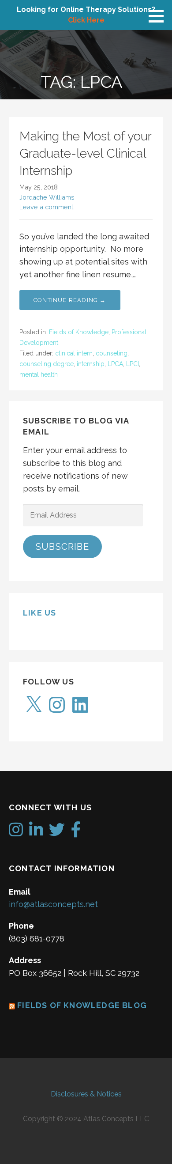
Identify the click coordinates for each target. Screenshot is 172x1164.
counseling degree (46, 363)
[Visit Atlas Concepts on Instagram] (16, 832)
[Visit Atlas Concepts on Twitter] (57, 832)
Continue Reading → (70, 300)
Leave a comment (46, 207)
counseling (111, 353)
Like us (39, 612)
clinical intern (74, 353)
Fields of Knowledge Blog (82, 1005)
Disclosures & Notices (86, 1094)
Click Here (86, 20)
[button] (159, 15)
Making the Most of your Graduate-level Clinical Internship (85, 153)
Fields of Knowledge (78, 332)
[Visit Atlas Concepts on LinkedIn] (36, 832)
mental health (38, 374)
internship (91, 363)
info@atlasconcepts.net (53, 904)
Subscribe (62, 546)
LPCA (115, 363)
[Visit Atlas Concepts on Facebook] (76, 832)
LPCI (132, 363)
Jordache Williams (47, 197)
